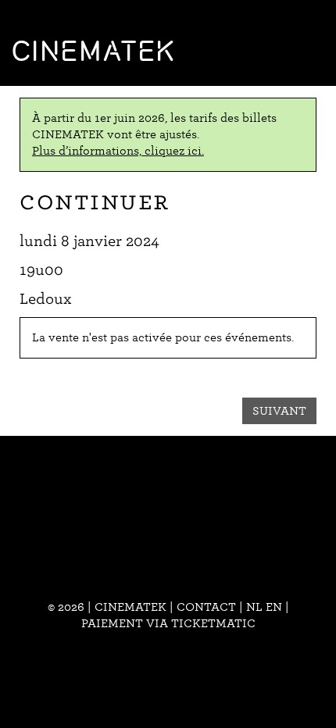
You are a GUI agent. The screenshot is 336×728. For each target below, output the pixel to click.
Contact (206, 607)
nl (254, 607)
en (274, 607)
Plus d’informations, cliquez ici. (118, 151)
